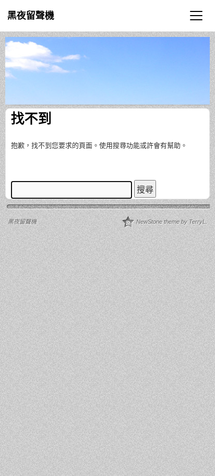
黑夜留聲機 (30, 15)
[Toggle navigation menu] (196, 15)
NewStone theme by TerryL (171, 221)
